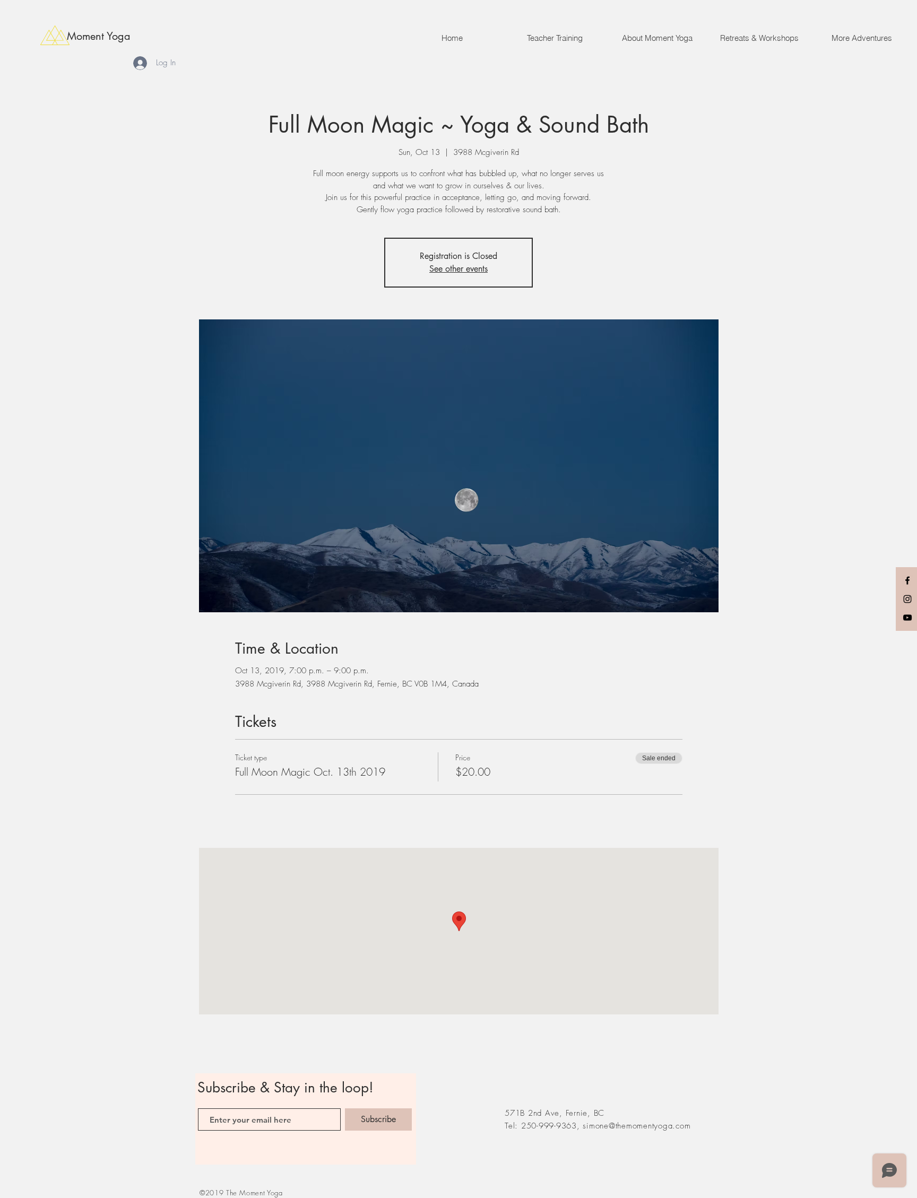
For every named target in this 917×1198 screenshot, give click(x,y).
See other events (458, 268)
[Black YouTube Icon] (907, 617)
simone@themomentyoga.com (636, 1126)
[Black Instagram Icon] (907, 599)
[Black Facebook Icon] (907, 580)
